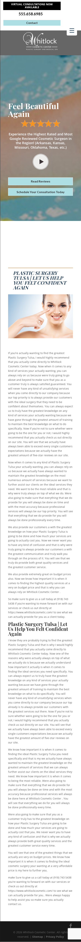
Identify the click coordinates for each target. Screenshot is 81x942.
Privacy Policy (55, 936)
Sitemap (37, 936)
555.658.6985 (31, 14)
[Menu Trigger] (72, 30)
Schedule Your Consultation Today (41, 192)
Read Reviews (40, 181)
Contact (32, 22)
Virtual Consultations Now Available (32, 5)
